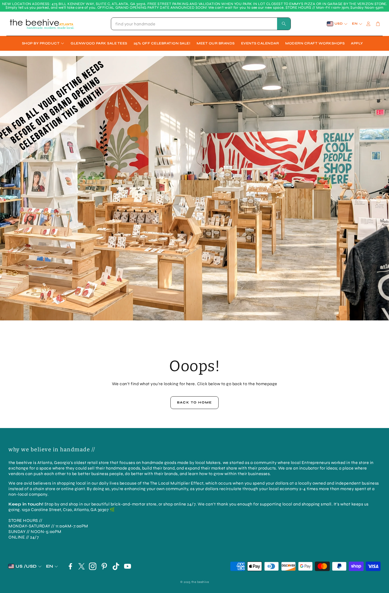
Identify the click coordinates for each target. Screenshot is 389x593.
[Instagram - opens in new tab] (92, 566)
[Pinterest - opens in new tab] (104, 566)
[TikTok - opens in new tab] (116, 566)
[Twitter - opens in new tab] (81, 566)
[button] (201, 24)
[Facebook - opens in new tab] (70, 566)
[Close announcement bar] (384, 4)
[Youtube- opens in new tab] (127, 566)
